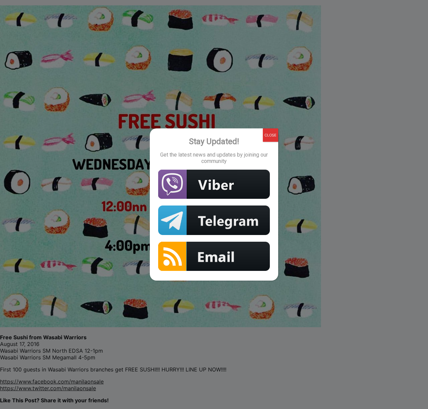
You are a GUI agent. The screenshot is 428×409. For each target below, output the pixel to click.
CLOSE (270, 135)
